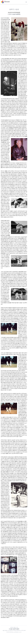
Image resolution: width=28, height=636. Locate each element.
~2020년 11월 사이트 (14, 627)
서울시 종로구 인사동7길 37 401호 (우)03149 (11, 630)
